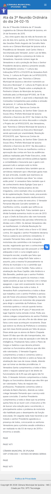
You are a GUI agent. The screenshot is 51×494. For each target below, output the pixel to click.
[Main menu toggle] (45, 5)
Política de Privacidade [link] (25, 479)
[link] (3, 11)
